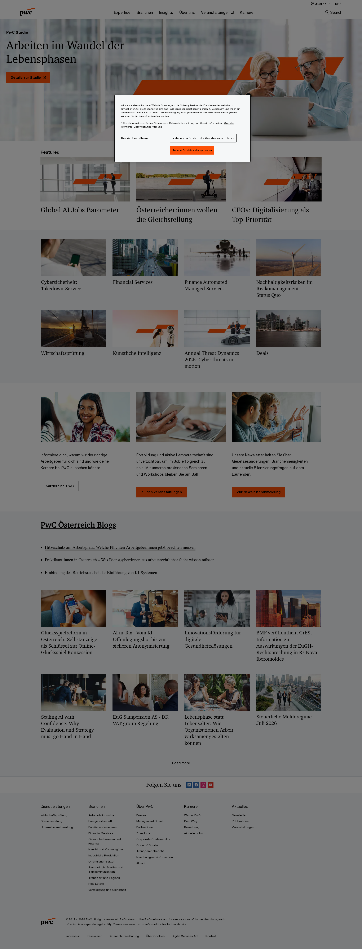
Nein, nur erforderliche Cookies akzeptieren (203, 138)
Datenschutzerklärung (147, 126)
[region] (182, 128)
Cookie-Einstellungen (135, 138)
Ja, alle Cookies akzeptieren (192, 150)
